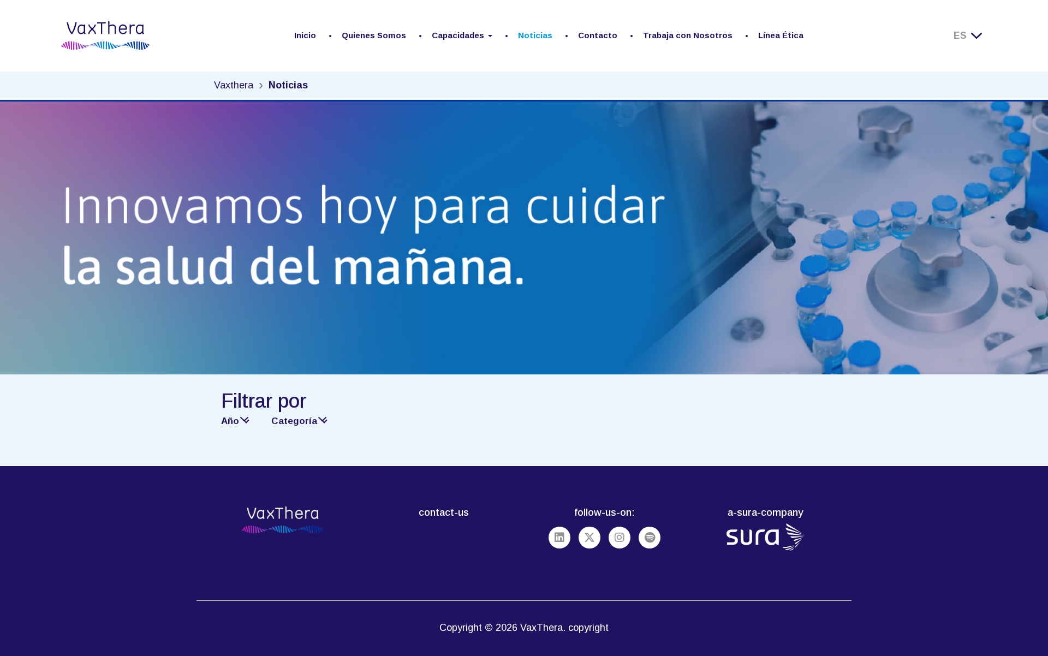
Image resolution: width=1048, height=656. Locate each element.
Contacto (597, 35)
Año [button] (230, 421)
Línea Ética (780, 35)
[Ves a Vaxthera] (105, 35)
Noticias (535, 35)
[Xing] (589, 537)
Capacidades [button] (458, 35)
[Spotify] (649, 537)
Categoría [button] (294, 421)
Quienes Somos (374, 35)
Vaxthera (233, 85)
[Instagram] (619, 537)
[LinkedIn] (559, 537)
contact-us (444, 512)
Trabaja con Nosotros (688, 35)
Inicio (305, 35)
